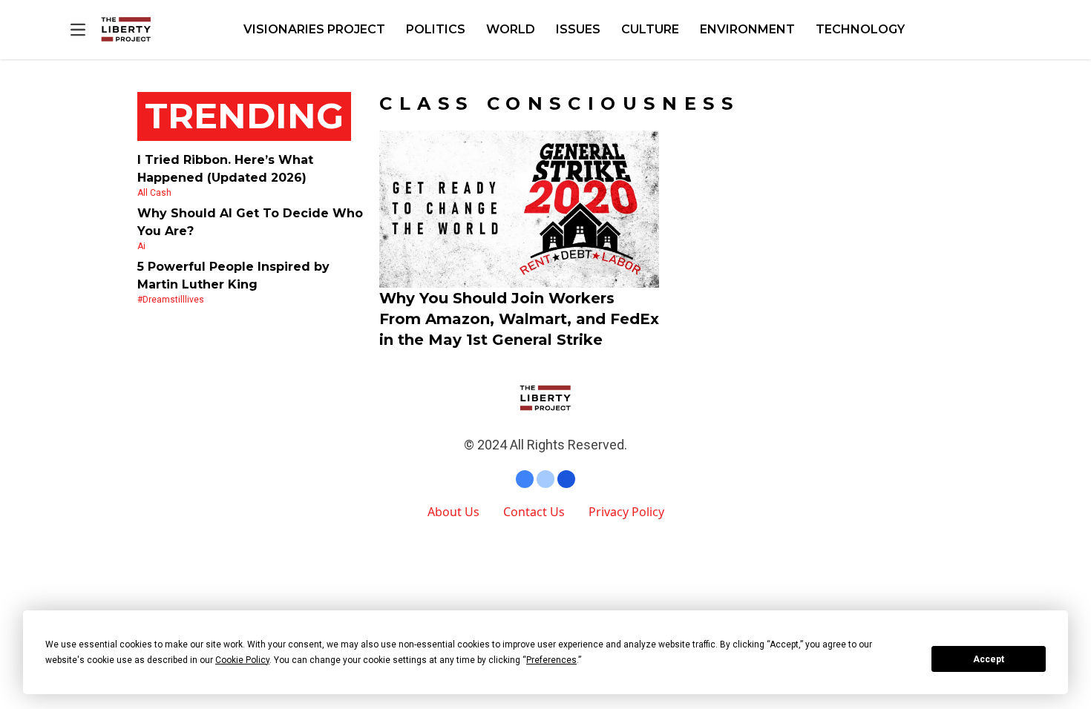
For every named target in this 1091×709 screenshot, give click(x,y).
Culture (650, 29)
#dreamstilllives (170, 299)
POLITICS (435, 29)
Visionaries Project (314, 29)
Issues (578, 29)
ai (141, 246)
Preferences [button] (551, 660)
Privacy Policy (626, 512)
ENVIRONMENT (747, 29)
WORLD (510, 29)
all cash (154, 193)
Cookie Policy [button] (242, 660)
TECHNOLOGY (860, 29)
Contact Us (534, 512)
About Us (453, 512)
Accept (988, 659)
